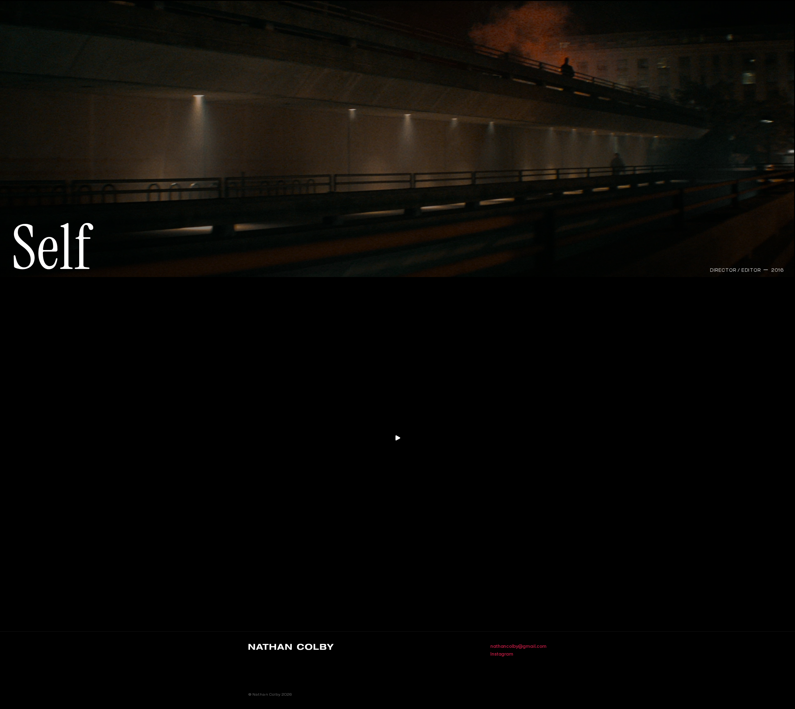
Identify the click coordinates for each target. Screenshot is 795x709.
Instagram (501, 654)
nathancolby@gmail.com (518, 646)
